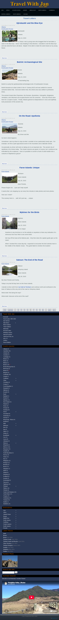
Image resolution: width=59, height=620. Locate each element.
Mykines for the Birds (29, 212)
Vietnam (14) (6, 500)
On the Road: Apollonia (29, 116)
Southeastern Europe (7, 29)
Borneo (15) (7, 364)
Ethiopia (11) (6, 400)
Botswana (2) (6, 368)
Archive (5, 340)
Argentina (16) (6, 351)
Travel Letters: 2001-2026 (9, 319)
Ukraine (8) (6, 490)
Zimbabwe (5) (6, 503)
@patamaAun (54, 618)
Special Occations (7, 334)
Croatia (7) (6, 384)
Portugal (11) (6, 462)
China (4, 380)
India (4, 423)
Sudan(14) (5, 472)
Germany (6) (6, 409)
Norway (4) (6, 454)
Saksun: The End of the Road (29, 260)
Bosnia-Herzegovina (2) (9, 366)
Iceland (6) (6, 421)
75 (27, 310)
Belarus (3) (6, 358)
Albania (4, 27)
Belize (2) (5, 360)
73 (21, 310)
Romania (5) (6, 464)
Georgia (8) (6, 407)
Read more (4, 58)
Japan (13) (5, 431)
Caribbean (52, 10)
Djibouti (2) (6, 390)
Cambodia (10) (7, 374)
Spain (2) (5, 470)
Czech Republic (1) (8, 386)
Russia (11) (6, 466)
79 (39, 310)
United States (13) (7, 494)
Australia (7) (6, 355)
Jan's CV (5, 338)
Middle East (33, 10)
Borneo (5, 535)
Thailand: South (7, 539)
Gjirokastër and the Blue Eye (29, 23)
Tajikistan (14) (6, 484)
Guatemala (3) (6, 415)
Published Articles (7, 332)
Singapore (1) (6, 468)
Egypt (4, 394)
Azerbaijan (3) (6, 357)
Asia (2, 10)
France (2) (5, 406)
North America (42, 10)
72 (18, 310)
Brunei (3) (6, 370)
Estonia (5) (6, 398)
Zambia (5, 551)
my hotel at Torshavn (24, 287)
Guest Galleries (7, 342)
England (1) (6, 396)
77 (33, 310)
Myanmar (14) (6, 449)
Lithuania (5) (6, 441)
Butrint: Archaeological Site (29, 62)
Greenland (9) (6, 413)
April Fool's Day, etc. (8, 336)
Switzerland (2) (7, 480)
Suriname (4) (6, 474)
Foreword (5, 317)
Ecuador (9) (6, 392)
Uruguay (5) (6, 496)
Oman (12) (6, 456)
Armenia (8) (6, 353)
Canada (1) (6, 376)
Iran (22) (5, 427)
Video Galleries (7, 326)
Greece (5, 411)
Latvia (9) (5, 439)
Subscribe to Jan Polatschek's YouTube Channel (13, 578)
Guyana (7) (6, 417)
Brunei (5, 537)
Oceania (25, 14)
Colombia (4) (6, 382)
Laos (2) (5, 437)
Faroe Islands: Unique (29, 168)
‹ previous (10, 310)
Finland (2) (6, 404)
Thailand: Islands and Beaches (10, 541)
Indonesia (5, 425)
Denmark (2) (6, 388)
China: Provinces (7, 543)
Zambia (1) (6, 502)
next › (49, 310)
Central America (5, 14)
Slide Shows (6, 322)
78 (36, 310)
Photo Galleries (7, 324)
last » (54, 310)
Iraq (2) (5, 429)
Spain (4, 533)
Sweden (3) (6, 478)
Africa (8, 10)
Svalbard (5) (6, 476)
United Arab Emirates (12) (9, 492)
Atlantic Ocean (16, 10)
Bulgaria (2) (6, 372)
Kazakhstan (6, 435)
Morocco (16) (6, 447)
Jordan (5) (5, 433)
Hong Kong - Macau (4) (9, 419)
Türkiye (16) (6, 488)
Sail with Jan (6, 320)
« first (4, 310)
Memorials (5, 328)
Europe (25, 10)
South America (17, 14)
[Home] (29, 7)
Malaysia (5, 443)
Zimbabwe (5, 549)
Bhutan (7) (6, 362)
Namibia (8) (6, 451)
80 (42, 310)
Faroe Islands (5, 171)
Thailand (5, 486)
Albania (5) (6, 349)
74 (24, 310)
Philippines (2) (6, 460)
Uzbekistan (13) (7, 498)
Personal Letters (7, 330)
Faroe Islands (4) (7, 402)
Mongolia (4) (6, 445)
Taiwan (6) (6, 482)
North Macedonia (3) (8, 453)
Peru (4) (5, 458)
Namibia (5, 547)
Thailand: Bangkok (8, 545)
